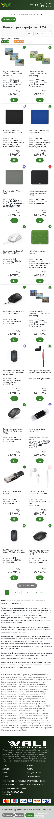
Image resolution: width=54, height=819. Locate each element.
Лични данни (8, 815)
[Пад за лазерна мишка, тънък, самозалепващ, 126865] (40, 176)
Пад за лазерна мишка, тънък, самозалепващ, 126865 (38, 193)
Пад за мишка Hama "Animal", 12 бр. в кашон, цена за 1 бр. (38, 74)
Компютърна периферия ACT (16, 677)
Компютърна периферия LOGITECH (37, 706)
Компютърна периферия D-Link (36, 687)
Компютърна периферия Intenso (35, 699)
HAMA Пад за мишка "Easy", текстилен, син (39, 132)
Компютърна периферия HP (35, 696)
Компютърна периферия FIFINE (34, 694)
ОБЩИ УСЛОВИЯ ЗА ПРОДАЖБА (14, 781)
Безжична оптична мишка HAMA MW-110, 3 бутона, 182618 (39, 552)
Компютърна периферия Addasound (38, 679)
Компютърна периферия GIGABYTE (13, 696)
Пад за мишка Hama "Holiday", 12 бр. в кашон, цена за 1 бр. (12, 74)
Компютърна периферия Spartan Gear (19, 723)
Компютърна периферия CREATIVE (13, 687)
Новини (30, 766)
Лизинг (5, 776)
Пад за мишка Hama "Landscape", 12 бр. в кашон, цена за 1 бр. (39, 314)
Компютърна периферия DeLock (12, 689)
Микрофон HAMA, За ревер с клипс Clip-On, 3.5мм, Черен (40, 371)
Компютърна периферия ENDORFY (36, 689)
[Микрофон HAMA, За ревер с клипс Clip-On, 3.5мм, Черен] (40, 356)
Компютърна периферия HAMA (19, 675)
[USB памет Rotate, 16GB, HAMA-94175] (14, 477)
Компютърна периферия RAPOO (40, 713)
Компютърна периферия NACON (12, 711)
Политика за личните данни (14, 788)
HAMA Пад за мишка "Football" (37, 252)
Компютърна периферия (27, 15)
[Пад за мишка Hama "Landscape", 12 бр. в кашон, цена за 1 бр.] (40, 297)
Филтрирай (10, 19)
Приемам (29, 815)
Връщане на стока (34, 773)
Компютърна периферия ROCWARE (36, 716)
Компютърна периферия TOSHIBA (22, 728)
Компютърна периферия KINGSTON (34, 704)
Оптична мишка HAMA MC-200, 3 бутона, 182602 (13, 312)
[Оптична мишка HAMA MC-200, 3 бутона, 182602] (14, 297)
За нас (5, 766)
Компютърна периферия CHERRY (34, 684)
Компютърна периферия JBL (11, 704)
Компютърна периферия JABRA (36, 701)
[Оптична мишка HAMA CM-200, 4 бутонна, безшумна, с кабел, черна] (14, 356)
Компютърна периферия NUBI (34, 711)
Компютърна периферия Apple (11, 682)
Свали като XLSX (28, 585)
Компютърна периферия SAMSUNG (13, 718)
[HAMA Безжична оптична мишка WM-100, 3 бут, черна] (14, 535)
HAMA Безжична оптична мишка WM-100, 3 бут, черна (14, 551)
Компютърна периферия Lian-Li (12, 708)
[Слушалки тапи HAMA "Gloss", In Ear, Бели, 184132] (40, 477)
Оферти (30, 769)
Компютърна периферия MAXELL (35, 708)
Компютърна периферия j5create (15, 730)
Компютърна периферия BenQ (11, 684)
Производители (33, 776)
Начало (13, 15)
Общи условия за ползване (14, 785)
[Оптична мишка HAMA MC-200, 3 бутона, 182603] (14, 237)
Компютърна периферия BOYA (33, 682)
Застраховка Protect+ (36, 781)
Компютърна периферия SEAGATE (12, 720)
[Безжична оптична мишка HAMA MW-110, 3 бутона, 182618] (40, 535)
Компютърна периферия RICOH (12, 716)
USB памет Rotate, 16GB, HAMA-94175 (12, 492)
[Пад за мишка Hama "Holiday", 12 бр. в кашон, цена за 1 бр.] (14, 57)
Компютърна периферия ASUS (37, 677)
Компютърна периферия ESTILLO (12, 691)
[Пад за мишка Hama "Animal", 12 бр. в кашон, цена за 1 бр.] (40, 57)
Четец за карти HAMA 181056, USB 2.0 (37, 430)
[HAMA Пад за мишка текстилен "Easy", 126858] (14, 116)
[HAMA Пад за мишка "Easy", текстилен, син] (40, 116)
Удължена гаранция (35, 785)
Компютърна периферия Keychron (13, 706)
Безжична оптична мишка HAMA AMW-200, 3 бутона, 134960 (13, 431)
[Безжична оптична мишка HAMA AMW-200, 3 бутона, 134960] (14, 415)
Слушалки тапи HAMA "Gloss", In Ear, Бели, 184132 (39, 492)
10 (41, 592)
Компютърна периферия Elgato (35, 691)
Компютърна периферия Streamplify (21, 725)
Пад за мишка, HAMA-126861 (11, 192)
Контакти (6, 769)
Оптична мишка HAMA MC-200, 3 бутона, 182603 (13, 252)
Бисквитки (19, 815)
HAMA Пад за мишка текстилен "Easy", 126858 (12, 131)
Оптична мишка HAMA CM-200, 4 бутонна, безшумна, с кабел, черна (13, 372)
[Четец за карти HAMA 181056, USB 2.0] (40, 415)
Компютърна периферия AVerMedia (13, 679)
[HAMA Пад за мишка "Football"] (40, 237)
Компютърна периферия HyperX (12, 699)
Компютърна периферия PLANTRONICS (14, 713)
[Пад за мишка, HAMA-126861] (14, 176)
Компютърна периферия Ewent (11, 694)
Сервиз (5, 773)
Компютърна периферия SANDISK (37, 718)
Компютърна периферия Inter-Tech (13, 701)
